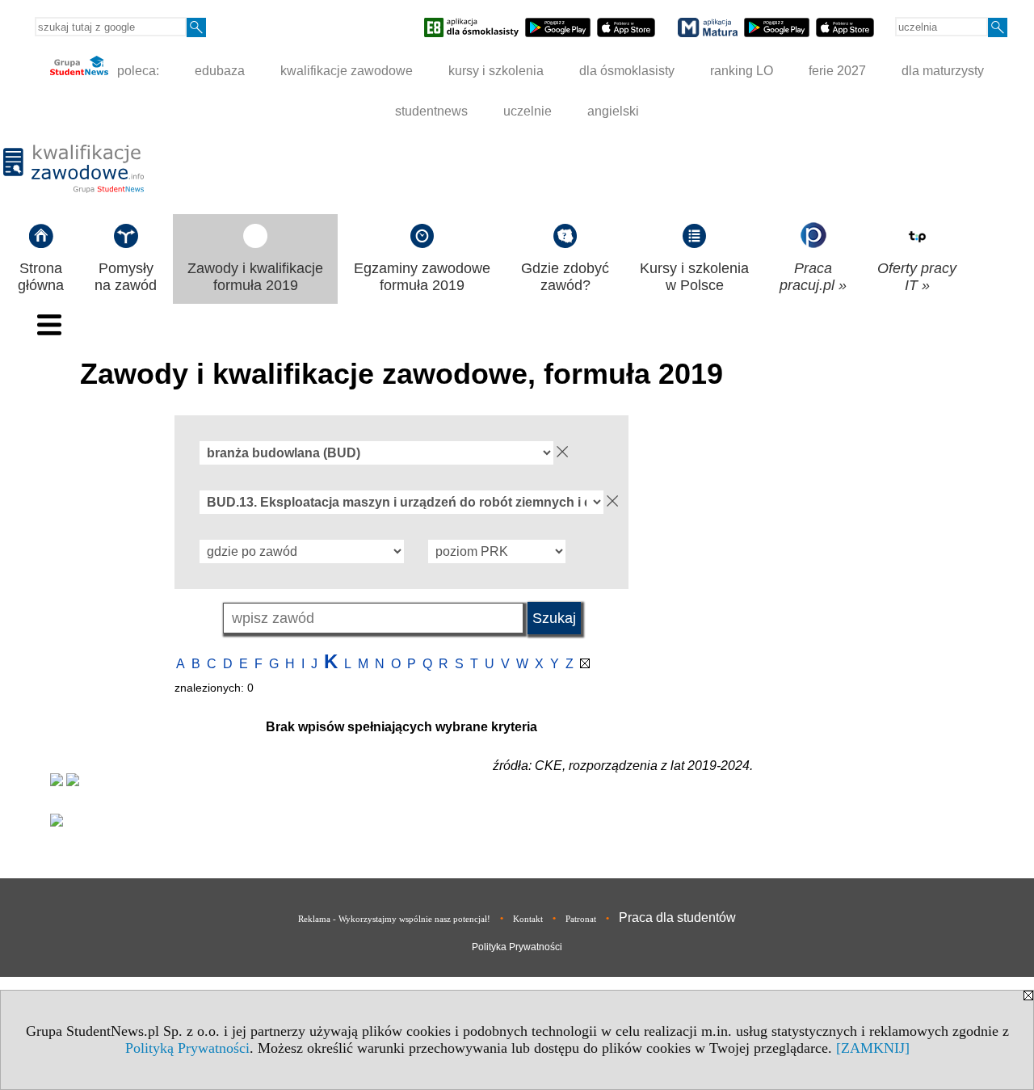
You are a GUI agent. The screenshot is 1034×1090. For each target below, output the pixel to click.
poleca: (136, 71)
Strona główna (41, 276)
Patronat (580, 919)
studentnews (431, 111)
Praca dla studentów (677, 917)
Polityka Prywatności (517, 947)
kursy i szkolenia (496, 71)
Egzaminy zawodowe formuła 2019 (422, 276)
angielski (613, 111)
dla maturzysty (943, 71)
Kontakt (528, 919)
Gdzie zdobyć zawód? (565, 276)
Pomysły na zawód (126, 276)
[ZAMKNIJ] (873, 1048)
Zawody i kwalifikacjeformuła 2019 (255, 276)
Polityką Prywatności (187, 1048)
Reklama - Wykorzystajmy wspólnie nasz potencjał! (394, 919)
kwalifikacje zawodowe (346, 71)
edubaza (220, 71)
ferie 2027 (837, 71)
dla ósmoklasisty (627, 71)
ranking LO (741, 71)
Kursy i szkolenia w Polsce (694, 276)
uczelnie (527, 111)
